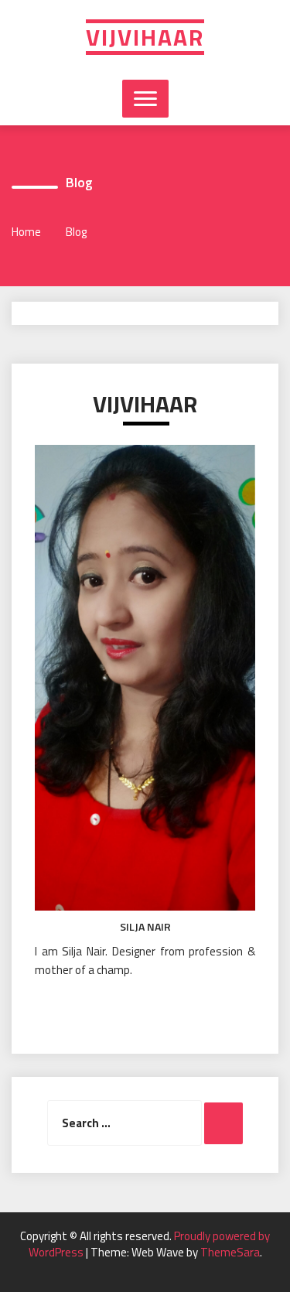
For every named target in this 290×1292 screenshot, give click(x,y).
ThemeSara (230, 1252)
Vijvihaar (145, 37)
